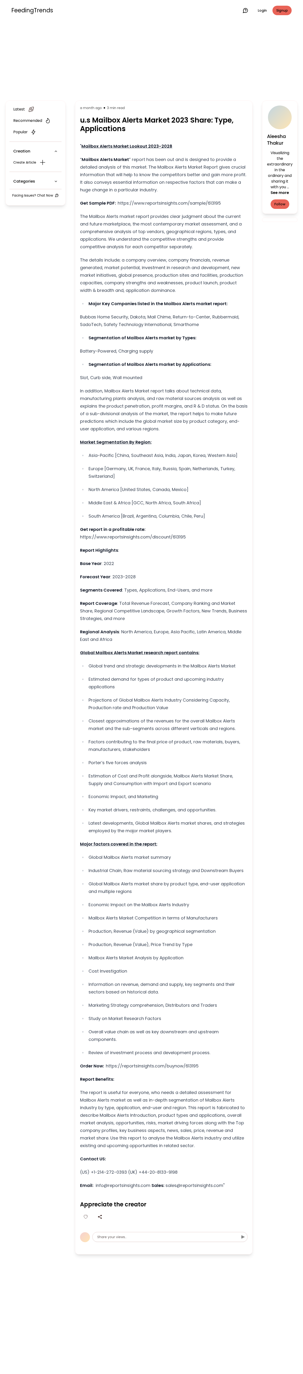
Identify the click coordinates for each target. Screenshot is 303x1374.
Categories (24, 181)
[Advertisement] (151, 60)
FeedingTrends (32, 10)
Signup (282, 10)
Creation (21, 151)
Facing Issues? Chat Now (32, 195)
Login (262, 10)
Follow (279, 204)
